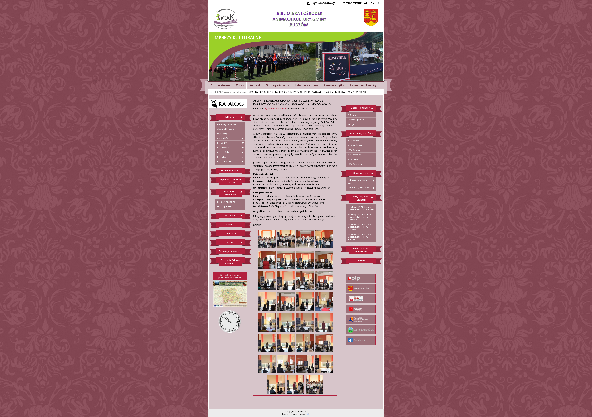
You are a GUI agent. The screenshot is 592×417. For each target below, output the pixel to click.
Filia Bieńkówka (223, 147)
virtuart (303, 414)
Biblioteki (229, 117)
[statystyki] (308, 414)
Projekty (230, 224)
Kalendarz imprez (306, 85)
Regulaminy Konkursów (230, 193)
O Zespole (352, 115)
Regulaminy (222, 133)
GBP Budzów (222, 138)
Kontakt (254, 85)
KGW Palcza (353, 159)
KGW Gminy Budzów (360, 133)
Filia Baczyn (222, 143)
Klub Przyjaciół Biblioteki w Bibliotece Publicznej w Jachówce (359, 227)
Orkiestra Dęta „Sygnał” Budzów (358, 181)
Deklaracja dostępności (230, 251)
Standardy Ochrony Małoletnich (230, 262)
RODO (229, 242)
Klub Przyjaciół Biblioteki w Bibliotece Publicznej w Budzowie (359, 237)
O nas (240, 85)
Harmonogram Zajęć (357, 119)
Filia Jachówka (223, 152)
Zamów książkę (334, 85)
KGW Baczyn (353, 140)
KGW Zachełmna (355, 164)
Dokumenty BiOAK (230, 170)
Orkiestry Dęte (360, 172)
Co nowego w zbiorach (227, 124)
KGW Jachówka (354, 154)
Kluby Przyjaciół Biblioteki (360, 198)
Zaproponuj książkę (363, 85)
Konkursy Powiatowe (226, 202)
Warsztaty (230, 215)
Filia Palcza (222, 157)
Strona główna (220, 85)
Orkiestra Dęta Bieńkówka (359, 187)
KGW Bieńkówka (355, 145)
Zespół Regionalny (360, 107)
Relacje (351, 124)
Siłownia (361, 260)
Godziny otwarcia (277, 85)
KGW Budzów (354, 150)
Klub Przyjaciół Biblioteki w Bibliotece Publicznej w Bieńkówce (359, 217)
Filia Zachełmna (224, 161)
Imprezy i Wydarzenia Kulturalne (230, 181)
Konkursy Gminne (224, 206)
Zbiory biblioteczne (225, 129)
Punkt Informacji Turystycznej (361, 250)
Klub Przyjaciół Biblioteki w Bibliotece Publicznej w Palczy (361, 208)
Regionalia (230, 233)
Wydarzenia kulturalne (275, 108)
